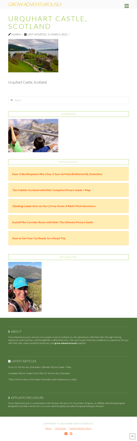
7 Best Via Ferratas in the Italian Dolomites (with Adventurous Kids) (42, 379)
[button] (126, 6)
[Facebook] (66, 433)
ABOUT (48, 428)
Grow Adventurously (35, 4)
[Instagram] (71, 433)
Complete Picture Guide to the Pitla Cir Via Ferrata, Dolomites (39, 373)
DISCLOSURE (60, 428)
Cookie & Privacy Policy (80, 428)
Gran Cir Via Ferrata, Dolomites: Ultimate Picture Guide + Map (39, 367)
